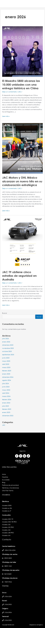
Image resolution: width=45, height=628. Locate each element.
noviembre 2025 (8, 348)
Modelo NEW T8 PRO (9, 522)
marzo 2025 (6, 367)
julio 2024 (5, 383)
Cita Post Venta (7, 491)
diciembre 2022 (7, 416)
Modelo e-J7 (6, 511)
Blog (3, 482)
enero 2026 (6, 342)
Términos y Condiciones (10, 488)
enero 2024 (6, 403)
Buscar (4, 313)
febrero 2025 (6, 371)
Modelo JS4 (6, 530)
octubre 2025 (7, 351)
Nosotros (5, 477)
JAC (19, 92)
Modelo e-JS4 (7, 508)
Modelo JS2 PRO (8, 527)
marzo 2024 (6, 396)
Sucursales (5, 480)
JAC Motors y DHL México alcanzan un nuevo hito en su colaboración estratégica (22, 181)
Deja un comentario (9, 92)
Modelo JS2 (6, 525)
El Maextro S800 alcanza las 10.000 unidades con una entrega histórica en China (21, 84)
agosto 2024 (6, 380)
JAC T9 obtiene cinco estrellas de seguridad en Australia (19, 275)
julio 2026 (5, 338)
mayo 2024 (6, 390)
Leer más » (6, 116)
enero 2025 (6, 374)
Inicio (4, 474)
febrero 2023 (6, 409)
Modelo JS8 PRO (8, 533)
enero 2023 (6, 412)
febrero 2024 (6, 399)
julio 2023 (5, 406)
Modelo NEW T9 (7, 519)
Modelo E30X (7, 505)
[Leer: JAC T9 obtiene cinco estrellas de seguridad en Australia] (22, 242)
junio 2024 (5, 387)
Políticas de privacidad (10, 485)
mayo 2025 (6, 361)
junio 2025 (5, 358)
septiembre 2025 (8, 355)
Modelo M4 (6, 535)
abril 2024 (5, 393)
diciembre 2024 (7, 377)
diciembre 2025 (7, 345)
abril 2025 (5, 364)
